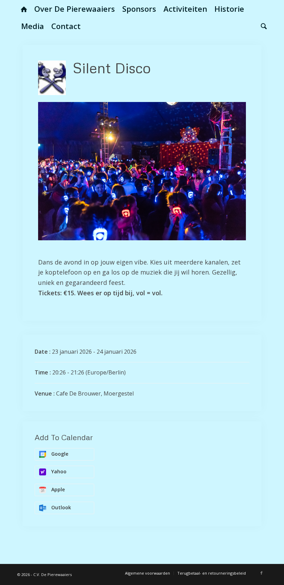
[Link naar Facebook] (261, 573)
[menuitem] (23, 8)
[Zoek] (262, 26)
